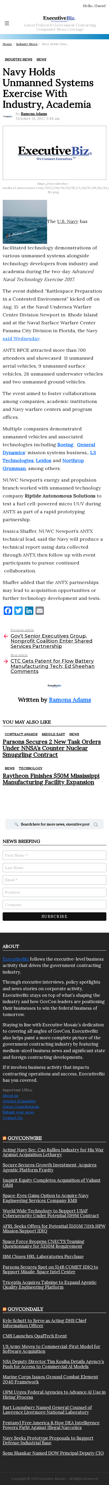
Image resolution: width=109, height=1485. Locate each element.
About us (10, 1095)
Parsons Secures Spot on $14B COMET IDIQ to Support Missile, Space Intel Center (50, 1269)
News (74, 734)
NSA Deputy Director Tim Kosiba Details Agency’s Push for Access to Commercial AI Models (53, 1364)
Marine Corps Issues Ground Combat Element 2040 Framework (50, 1379)
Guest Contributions (21, 1106)
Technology (30, 768)
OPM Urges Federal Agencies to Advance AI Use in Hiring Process (54, 1394)
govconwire (25, 1138)
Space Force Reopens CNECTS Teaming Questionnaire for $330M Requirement (43, 1244)
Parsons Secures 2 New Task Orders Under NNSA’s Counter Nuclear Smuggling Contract (52, 748)
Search (95, 825)
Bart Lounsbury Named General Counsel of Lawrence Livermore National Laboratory (47, 1410)
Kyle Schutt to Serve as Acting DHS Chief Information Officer (44, 1323)
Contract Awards (21, 734)
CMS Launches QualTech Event (35, 1336)
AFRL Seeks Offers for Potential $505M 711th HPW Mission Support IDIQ (54, 1228)
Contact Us (13, 1117)
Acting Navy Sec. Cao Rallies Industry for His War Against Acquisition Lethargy (53, 1152)
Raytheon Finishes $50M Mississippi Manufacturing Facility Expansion (51, 779)
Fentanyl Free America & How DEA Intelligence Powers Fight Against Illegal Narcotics (51, 1425)
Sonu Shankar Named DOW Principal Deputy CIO (53, 1453)
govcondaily (25, 1309)
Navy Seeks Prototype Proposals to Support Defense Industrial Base (48, 1440)
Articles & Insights (19, 1101)
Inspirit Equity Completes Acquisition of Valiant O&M (52, 1183)
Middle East (53, 734)
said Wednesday (21, 338)
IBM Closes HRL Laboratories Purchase (43, 1256)
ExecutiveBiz (16, 959)
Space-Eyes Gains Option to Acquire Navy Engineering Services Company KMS (46, 1198)
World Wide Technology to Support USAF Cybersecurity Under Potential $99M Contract (51, 1213)
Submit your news (18, 1112)
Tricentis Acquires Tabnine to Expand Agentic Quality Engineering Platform (50, 1285)
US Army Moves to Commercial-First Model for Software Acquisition (51, 1349)
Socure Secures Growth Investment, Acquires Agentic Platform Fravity (50, 1167)
